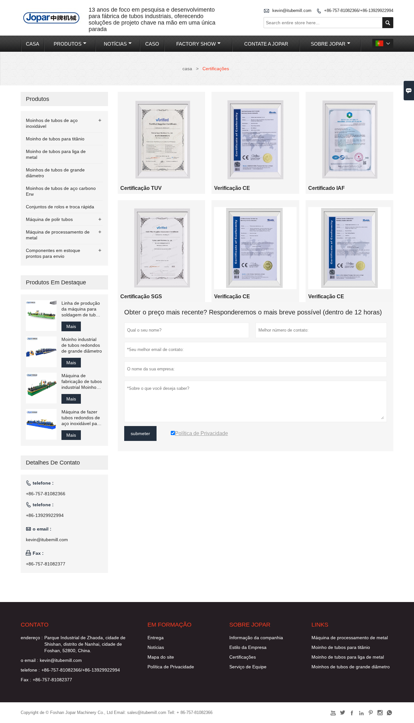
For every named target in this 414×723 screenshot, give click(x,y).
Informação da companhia (256, 637)
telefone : (30, 670)
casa (187, 68)
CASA (32, 44)
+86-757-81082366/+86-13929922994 (358, 10)
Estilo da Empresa (248, 647)
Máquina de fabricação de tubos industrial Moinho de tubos (81, 381)
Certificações (242, 657)
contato (35, 624)
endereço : (32, 637)
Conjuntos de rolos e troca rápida (60, 206)
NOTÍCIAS (115, 44)
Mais (71, 326)
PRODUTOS (68, 44)
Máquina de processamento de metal (349, 637)
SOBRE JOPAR (328, 44)
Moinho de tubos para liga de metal (347, 657)
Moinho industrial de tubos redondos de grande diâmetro (81, 345)
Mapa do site (160, 657)
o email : (29, 660)
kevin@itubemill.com (291, 10)
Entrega (155, 637)
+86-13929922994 (45, 515)
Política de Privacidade (170, 666)
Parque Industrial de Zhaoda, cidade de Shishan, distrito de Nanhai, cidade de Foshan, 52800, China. (84, 644)
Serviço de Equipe (248, 666)
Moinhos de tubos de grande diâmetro (350, 666)
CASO (152, 44)
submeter (140, 433)
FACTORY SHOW (196, 44)
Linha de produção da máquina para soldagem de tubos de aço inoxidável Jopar (81, 309)
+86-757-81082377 (45, 563)
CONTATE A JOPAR (266, 44)
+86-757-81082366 (45, 493)
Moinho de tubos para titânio (55, 138)
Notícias (155, 647)
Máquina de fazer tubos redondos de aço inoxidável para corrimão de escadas (81, 417)
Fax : (26, 679)
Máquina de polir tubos (49, 219)
